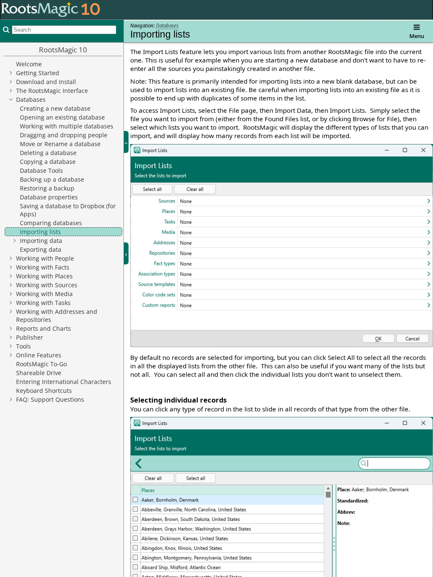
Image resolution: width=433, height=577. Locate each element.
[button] (129, 142)
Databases (167, 25)
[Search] (5, 29)
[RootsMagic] (50, 9)
